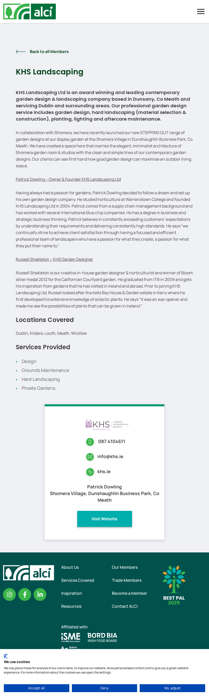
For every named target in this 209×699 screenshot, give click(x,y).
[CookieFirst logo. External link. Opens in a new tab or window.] (6, 656)
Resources (71, 606)
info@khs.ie (110, 456)
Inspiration (71, 593)
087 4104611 (111, 441)
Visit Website (104, 519)
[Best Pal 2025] (174, 584)
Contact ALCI (125, 606)
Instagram (9, 594)
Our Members (125, 567)
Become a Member (129, 593)
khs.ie (104, 471)
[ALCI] (29, 11)
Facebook (24, 594)
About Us (70, 567)
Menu (201, 11)
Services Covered (77, 580)
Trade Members (126, 580)
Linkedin (40, 594)
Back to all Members (49, 51)
